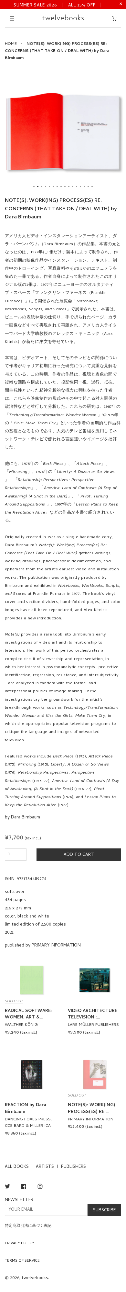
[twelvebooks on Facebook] (23, 1187)
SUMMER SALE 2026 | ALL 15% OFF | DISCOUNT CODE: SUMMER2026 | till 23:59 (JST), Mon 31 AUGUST (58, 5)
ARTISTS (45, 1167)
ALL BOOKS (17, 1167)
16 (92, 186)
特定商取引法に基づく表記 (28, 1226)
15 (88, 186)
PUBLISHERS (73, 1167)
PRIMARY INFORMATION (56, 945)
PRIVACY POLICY (19, 1243)
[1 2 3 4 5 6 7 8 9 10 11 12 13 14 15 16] (63, 131)
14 (84, 186)
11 (72, 186)
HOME (11, 44)
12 (76, 186)
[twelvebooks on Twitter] (7, 1187)
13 (80, 186)
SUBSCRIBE (104, 1210)
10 (68, 186)
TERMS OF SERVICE (22, 1261)
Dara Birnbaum (25, 817)
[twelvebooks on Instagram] (40, 1187)
